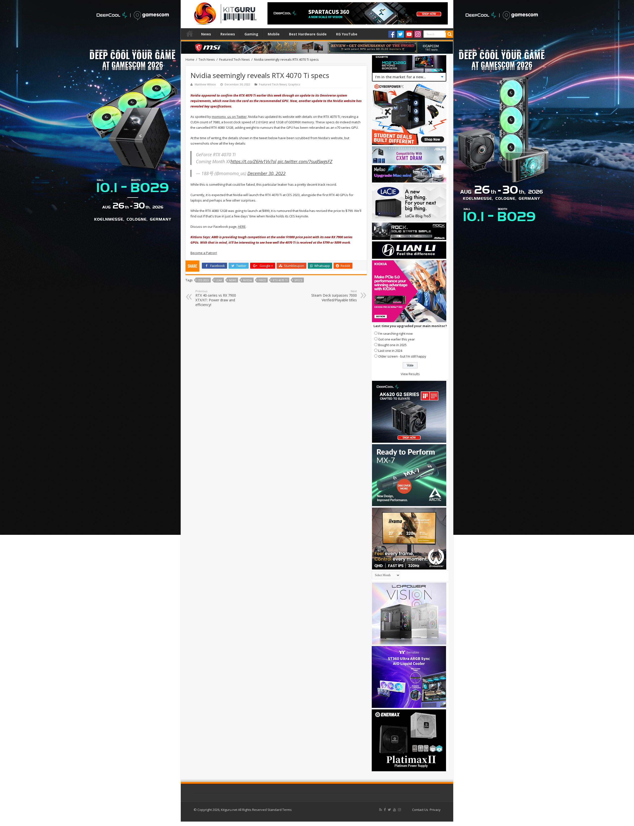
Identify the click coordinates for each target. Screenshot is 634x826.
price (262, 280)
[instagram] (399, 810)
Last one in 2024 (390, 350)
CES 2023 (203, 280)
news (232, 280)
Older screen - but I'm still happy (402, 356)
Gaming (251, 34)
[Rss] (380, 810)
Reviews (227, 34)
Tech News (207, 59)
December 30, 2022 (266, 173)
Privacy (435, 809)
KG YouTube (346, 34)
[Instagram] (417, 34)
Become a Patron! (203, 253)
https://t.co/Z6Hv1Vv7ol (253, 161)
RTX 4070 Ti (280, 280)
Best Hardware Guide (308, 34)
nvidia (247, 280)
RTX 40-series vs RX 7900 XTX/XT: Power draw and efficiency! (215, 298)
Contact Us (420, 809)
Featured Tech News (234, 59)
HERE (242, 226)
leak (219, 280)
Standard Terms (279, 809)
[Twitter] (400, 34)
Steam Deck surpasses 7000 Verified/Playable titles (334, 295)
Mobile (274, 34)
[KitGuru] (224, 12)
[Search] (449, 34)
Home (189, 33)
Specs (298, 280)
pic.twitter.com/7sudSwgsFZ (305, 161)
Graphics (294, 84)
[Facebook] (391, 34)
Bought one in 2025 (392, 345)
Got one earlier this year (396, 339)
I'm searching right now (395, 333)
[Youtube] (409, 34)
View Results (410, 374)
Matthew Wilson (205, 84)
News (206, 34)
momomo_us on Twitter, (229, 116)
